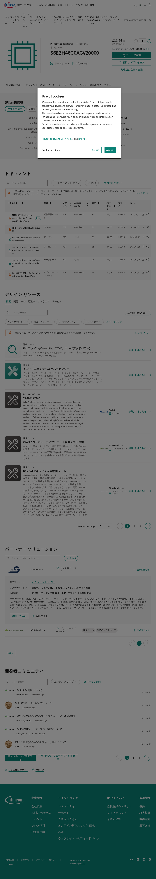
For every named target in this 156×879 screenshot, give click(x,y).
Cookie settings (51, 150)
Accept (110, 150)
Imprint (82, 139)
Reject (95, 150)
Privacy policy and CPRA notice (58, 139)
